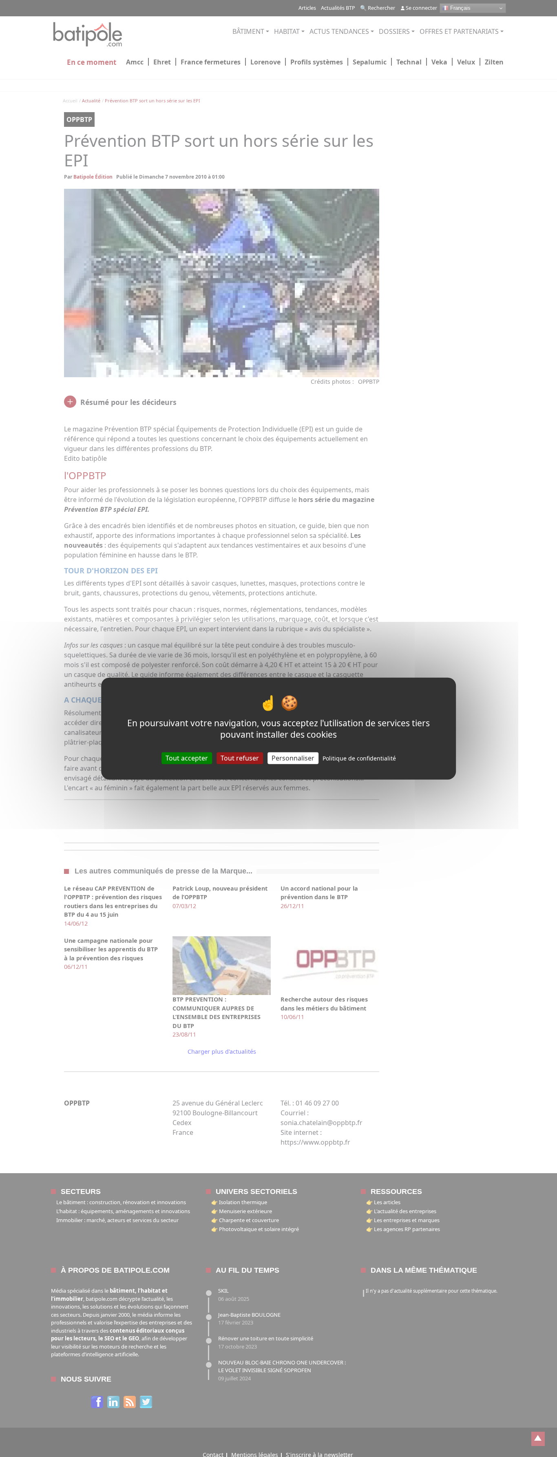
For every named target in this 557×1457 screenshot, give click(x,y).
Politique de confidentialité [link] (359, 758)
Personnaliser (293, 758)
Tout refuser (240, 758)
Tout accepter (187, 758)
